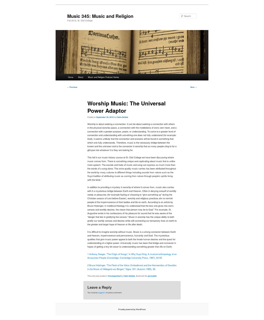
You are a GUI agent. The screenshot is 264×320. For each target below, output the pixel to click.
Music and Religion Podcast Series (103, 77)
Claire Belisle (122, 117)
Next (193, 87)
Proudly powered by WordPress (132, 309)
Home (70, 77)
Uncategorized (114, 276)
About (80, 77)
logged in (102, 292)
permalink (152, 276)
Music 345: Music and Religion (100, 16)
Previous (72, 87)
